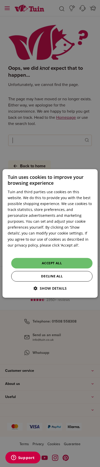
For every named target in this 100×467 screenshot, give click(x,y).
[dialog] (50, 233)
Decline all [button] (52, 276)
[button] (50, 288)
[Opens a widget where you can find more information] (23, 458)
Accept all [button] (52, 263)
